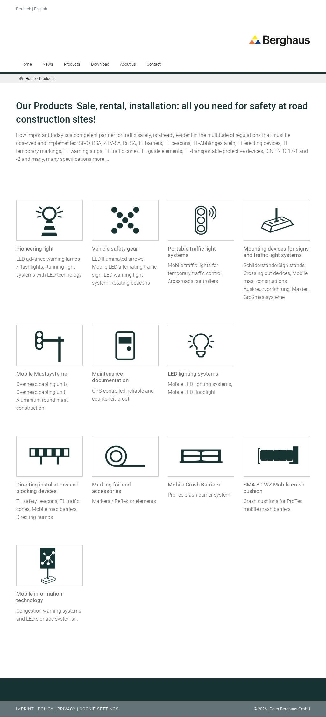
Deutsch (23, 8)
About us (128, 64)
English (40, 8)
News (48, 64)
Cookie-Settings (99, 708)
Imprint (25, 708)
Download (100, 64)
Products (72, 64)
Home (26, 64)
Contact (154, 64)
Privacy (66, 708)
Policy (45, 708)
